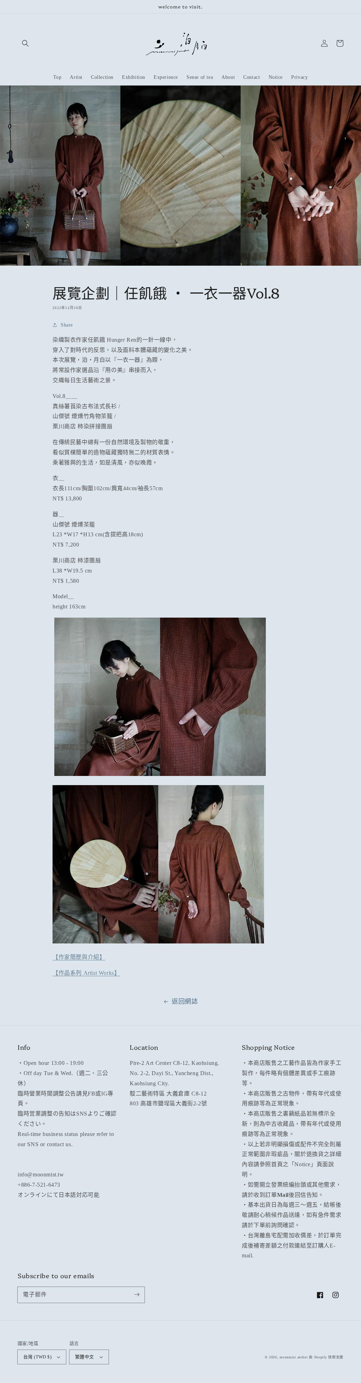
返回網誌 (185, 1001)
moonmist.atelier (293, 1357)
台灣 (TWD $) (37, 1356)
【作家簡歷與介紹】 (79, 957)
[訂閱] (137, 1294)
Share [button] (67, 325)
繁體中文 (84, 1356)
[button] (25, 43)
